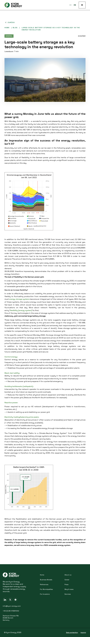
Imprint (83, 632)
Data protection (72, 632)
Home (42, 575)
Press (66, 584)
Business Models (46, 580)
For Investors (45, 594)
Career (67, 580)
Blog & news (69, 589)
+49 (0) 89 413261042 (11, 611)
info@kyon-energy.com (12, 606)
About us (68, 575)
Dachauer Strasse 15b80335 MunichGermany (11, 618)
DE (70, 5)
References (44, 584)
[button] (82, 5)
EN (75, 5)
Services (68, 594)
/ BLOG (14, 28)
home (7, 28)
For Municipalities (46, 589)
